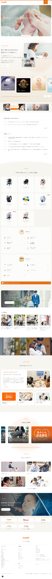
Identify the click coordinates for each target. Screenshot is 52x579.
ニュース (37, 564)
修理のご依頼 (37, 552)
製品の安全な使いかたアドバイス (40, 558)
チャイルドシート (20, 549)
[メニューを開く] (50, 2)
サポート (37, 546)
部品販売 (37, 548)
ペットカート (20, 559)
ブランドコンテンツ (20, 565)
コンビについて (4, 65)
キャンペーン (20, 568)
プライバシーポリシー (36, 573)
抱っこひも (19, 552)
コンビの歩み (2, 553)
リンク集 (2, 567)
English (50, 573)
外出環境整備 (2, 559)
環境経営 (2, 563)
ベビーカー (19, 548)
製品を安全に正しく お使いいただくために (12, 282)
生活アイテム (20, 556)
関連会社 (2, 556)
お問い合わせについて (5, 509)
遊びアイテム (20, 553)
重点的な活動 (2, 564)
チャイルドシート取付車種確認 (40, 554)
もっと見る (45, 128)
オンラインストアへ (9, 302)
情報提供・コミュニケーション (5, 560)
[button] (45, 96)
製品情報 (19, 546)
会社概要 (2, 552)
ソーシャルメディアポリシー (44, 573)
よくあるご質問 (38, 549)
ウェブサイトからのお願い (28, 573)
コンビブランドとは (3, 549)
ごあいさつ (2, 548)
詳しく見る (6, 386)
